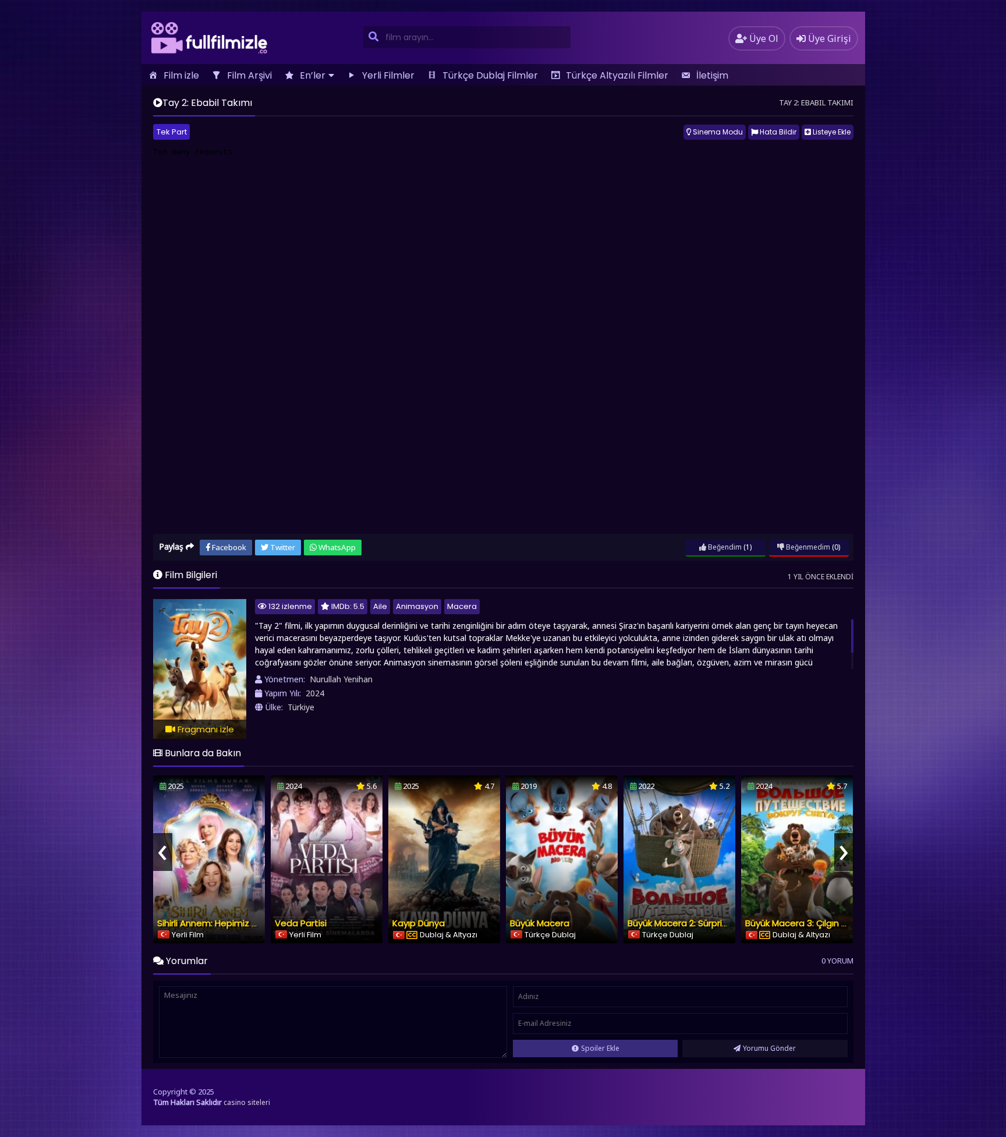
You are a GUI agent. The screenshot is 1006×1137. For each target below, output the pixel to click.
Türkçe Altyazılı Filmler (617, 75)
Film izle (181, 75)
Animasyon (417, 606)
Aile (380, 606)
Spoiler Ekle (600, 1048)
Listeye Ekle (831, 132)
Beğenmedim (807, 547)
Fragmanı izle (204, 729)
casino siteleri (247, 1102)
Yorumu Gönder (769, 1048)
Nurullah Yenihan (341, 679)
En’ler (312, 75)
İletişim (712, 75)
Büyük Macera (539, 923)
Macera (462, 606)
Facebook (228, 547)
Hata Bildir (777, 132)
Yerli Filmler (388, 75)
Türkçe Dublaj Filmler (490, 75)
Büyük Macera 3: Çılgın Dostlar (808, 923)
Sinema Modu (717, 132)
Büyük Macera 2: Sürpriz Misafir (692, 923)
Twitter (281, 547)
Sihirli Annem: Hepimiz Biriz (212, 923)
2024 (315, 693)
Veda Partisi (301, 923)
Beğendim (724, 547)
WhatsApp (336, 547)
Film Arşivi (249, 75)
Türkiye (301, 707)
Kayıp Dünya (418, 923)
